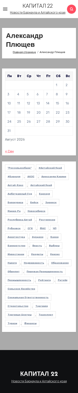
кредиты (37, 254)
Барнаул (44, 193)
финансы (30, 323)
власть (37, 245)
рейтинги (44, 280)
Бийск (34, 202)
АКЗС (30, 176)
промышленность (19, 280)
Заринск (51, 202)
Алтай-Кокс (15, 185)
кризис (55, 254)
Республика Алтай (20, 219)
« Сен (9, 151)
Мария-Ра (14, 211)
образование (60, 262)
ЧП (54, 228)
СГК (30, 228)
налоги (12, 262)
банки (54, 237)
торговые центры (20, 314)
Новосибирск (36, 211)
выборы (54, 245)
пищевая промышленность (45, 271)
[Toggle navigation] (5, 9)
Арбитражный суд (20, 193)
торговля (41, 306)
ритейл (62, 280)
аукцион (37, 237)
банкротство (16, 245)
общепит (14, 271)
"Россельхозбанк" (20, 167)
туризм (12, 323)
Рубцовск (14, 228)
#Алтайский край (50, 167)
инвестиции (16, 254)
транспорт (46, 314)
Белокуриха (15, 202)
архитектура (16, 237)
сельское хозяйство (21, 288)
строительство (18, 306)
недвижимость (34, 262)
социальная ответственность (28, 297)
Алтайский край (41, 185)
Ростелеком (47, 219)
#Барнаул (14, 176)
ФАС (43, 228)
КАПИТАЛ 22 (38, 6)
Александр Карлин (53, 176)
